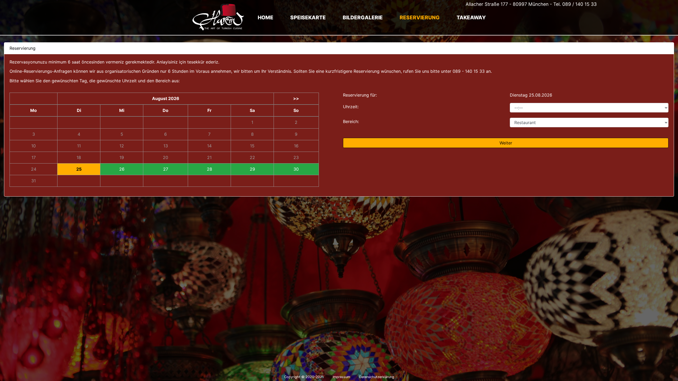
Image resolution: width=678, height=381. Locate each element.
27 (165, 169)
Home (265, 17)
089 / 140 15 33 (579, 4)
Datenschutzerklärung (376, 377)
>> (296, 98)
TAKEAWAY (471, 17)
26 (121, 169)
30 (296, 169)
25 (79, 169)
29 (252, 169)
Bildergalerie (363, 17)
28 (209, 169)
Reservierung (420, 17)
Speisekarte (308, 17)
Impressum (341, 377)
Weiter (505, 143)
